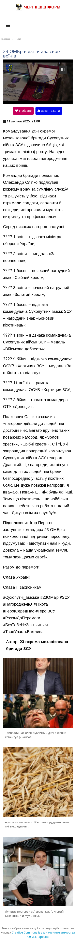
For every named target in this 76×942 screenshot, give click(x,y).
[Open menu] (8, 25)
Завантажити (50, 111)
